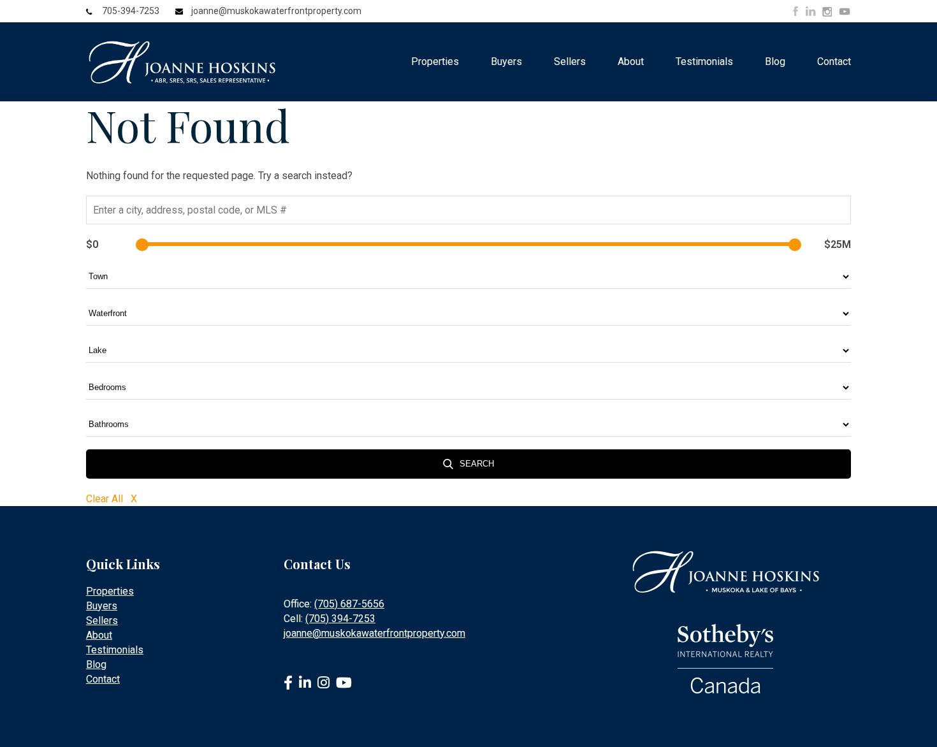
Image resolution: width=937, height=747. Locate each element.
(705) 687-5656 (349, 604)
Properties (435, 61)
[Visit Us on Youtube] (844, 13)
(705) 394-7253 (340, 619)
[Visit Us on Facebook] (795, 11)
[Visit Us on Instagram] (827, 12)
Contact (834, 61)
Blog (775, 61)
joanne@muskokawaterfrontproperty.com (276, 11)
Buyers (506, 61)
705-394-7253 (130, 11)
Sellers (570, 61)
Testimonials (704, 61)
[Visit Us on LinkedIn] (811, 11)
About (631, 61)
